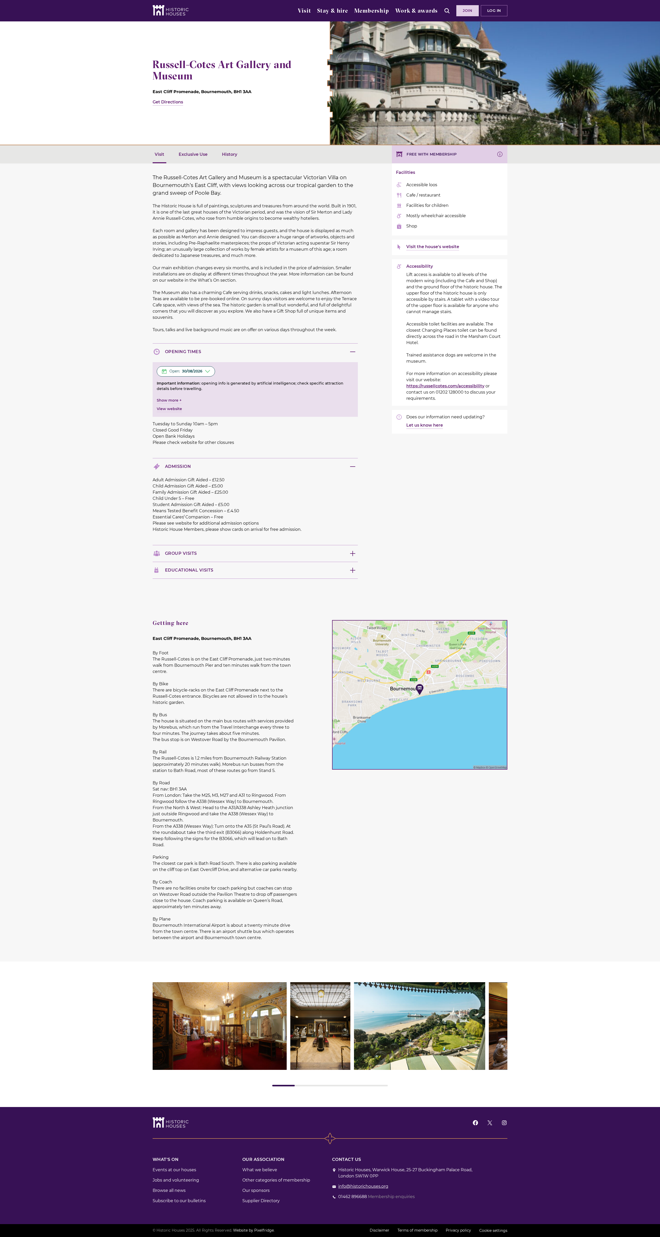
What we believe (259, 1169)
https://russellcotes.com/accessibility (445, 386)
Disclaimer (379, 1230)
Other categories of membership (276, 1180)
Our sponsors (256, 1190)
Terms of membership (418, 1230)
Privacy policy (458, 1230)
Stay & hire (332, 11)
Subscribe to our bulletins (179, 1200)
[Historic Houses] (170, 10)
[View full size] (220, 1026)
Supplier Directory (261, 1200)
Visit (304, 11)
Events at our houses (174, 1169)
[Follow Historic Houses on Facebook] (475, 1122)
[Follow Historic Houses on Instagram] (504, 1122)
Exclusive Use (193, 154)
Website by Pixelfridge (253, 1230)
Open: (185, 371)
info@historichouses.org (363, 1186)
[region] (330, 1034)
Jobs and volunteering (176, 1180)
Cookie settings (493, 1230)
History (229, 154)
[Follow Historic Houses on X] (490, 1122)
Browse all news (169, 1190)
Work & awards (416, 11)
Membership (371, 11)
